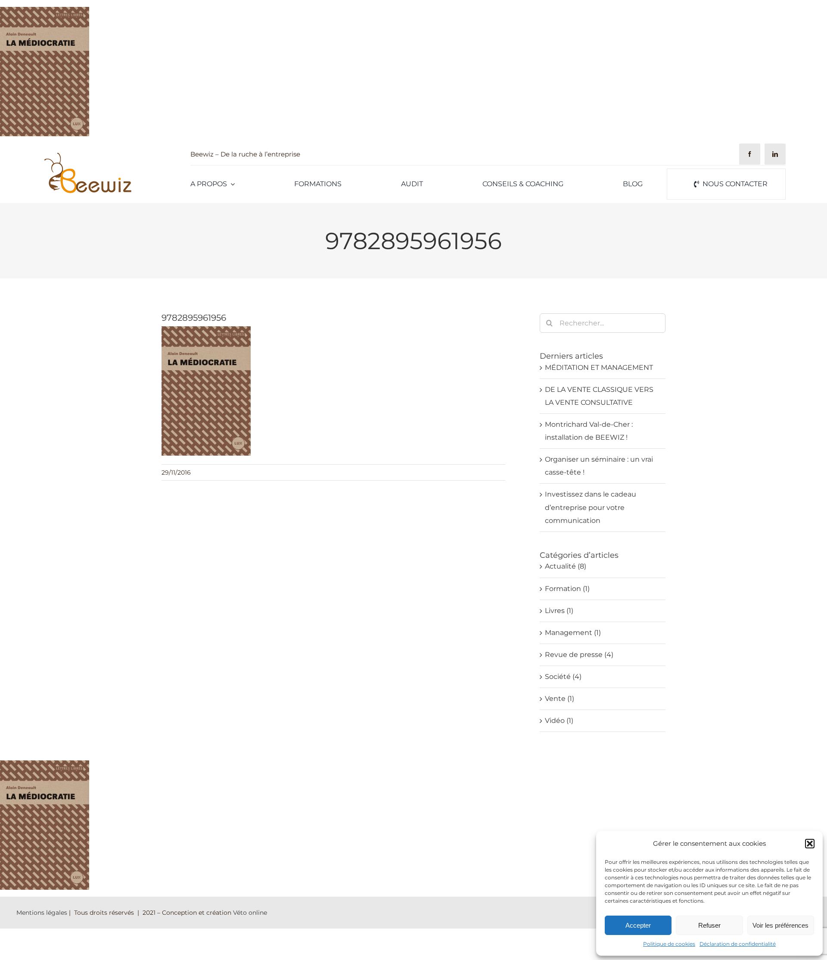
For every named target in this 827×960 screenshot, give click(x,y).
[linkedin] (775, 154)
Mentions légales (41, 912)
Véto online (250, 912)
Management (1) (573, 633)
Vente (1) (559, 698)
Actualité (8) (565, 566)
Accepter (638, 925)
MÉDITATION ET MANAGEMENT (599, 367)
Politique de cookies (669, 944)
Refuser (709, 925)
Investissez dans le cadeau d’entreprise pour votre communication (590, 507)
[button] (809, 843)
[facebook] (749, 154)
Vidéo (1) (559, 720)
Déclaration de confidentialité (738, 944)
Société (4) (563, 676)
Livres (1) (559, 611)
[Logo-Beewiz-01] (87, 154)
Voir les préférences (780, 925)
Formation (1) (567, 589)
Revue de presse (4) (579, 654)
